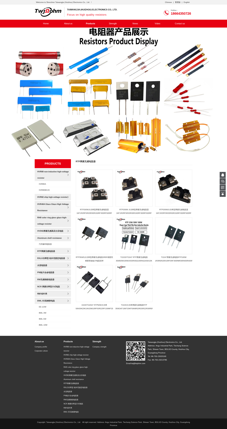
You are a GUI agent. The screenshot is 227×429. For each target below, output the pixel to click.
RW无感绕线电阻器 (45, 279)
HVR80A (42, 184)
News (135, 23)
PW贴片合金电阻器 (45, 272)
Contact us (180, 23)
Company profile (41, 347)
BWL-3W (42, 313)
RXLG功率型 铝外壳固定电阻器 (51, 258)
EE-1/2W (42, 307)
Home (46, 23)
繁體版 (177, 2)
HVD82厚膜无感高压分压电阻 (50, 231)
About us (68, 23)
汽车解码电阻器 (45, 244)
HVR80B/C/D (44, 190)
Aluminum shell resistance (49, 238)
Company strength (99, 347)
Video (157, 23)
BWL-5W (42, 319)
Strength (113, 23)
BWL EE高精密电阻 (46, 301)
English (187, 2)
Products (90, 23)
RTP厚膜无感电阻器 (46, 251)
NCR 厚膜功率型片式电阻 (48, 286)
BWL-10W (43, 325)
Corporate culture (41, 351)
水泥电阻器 (42, 265)
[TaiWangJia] (48, 12)
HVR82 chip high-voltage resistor (52, 197)
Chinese (168, 2)
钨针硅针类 (42, 294)
